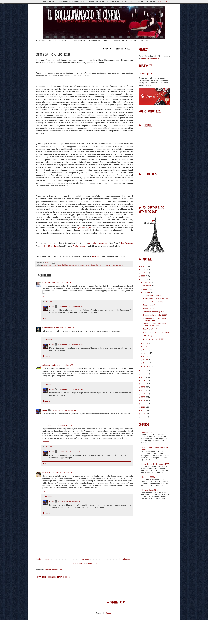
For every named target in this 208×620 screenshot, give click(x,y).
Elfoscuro (46, 283)
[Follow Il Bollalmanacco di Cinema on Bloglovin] (154, 252)
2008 (143, 414)
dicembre (147, 282)
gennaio (146, 366)
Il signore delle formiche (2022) (155, 315)
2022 (143, 280)
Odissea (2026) (146, 74)
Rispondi (45, 297)
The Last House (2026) (150, 490)
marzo (145, 360)
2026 (143, 266)
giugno (146, 350)
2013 (143, 397)
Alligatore (46, 365)
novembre (147, 286)
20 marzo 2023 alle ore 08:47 (69, 501)
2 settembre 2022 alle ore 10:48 (70, 344)
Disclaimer (144, 40)
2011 (143, 404)
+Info (159, 2)
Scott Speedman (51, 246)
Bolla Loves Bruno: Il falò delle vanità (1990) (154, 319)
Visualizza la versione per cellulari (84, 564)
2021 (143, 371)
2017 (143, 384)
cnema (44, 265)
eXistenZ (96, 256)
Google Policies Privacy (150, 58)
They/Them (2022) (150, 329)
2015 (143, 390)
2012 (143, 400)
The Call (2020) (149, 305)
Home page (40, 40)
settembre (147, 292)
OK (166, 2)
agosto (146, 343)
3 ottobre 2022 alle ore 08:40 (69, 452)
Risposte (48, 302)
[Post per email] (53, 262)
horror (77, 265)
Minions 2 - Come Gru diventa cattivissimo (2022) (154, 325)
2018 (143, 381)
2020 (143, 374)
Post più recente (42, 559)
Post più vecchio (125, 559)
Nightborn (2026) (148, 477)
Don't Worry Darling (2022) (153, 295)
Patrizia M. (46, 473)
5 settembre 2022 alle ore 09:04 (70, 389)
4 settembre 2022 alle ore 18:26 (63, 365)
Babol (51, 307)
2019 (143, 377)
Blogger (109, 613)
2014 (143, 394)
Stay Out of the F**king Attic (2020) (156, 333)
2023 (143, 276)
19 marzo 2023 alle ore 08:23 (63, 473)
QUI (79, 228)
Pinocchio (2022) (149, 308)
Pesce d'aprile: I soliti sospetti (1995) (155, 464)
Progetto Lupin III (120, 40)
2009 (143, 410)
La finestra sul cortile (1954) (153, 312)
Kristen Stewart (79, 246)
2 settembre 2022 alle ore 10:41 (66, 327)
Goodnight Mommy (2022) (153, 302)
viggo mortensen (117, 265)
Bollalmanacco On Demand (99, 40)
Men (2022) (147, 336)
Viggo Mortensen (101, 243)
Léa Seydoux (127, 243)
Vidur (44, 425)
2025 (143, 270)
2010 (143, 407)
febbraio (146, 363)
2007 (143, 417)
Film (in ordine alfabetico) (58, 40)
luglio (145, 347)
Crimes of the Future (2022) (153, 339)
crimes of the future (54, 265)
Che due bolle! (147, 432)
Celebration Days (78, 40)
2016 (143, 387)
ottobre (146, 289)
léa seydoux (95, 265)
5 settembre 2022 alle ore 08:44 (63, 410)
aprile (145, 356)
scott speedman (105, 265)
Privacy (133, 40)
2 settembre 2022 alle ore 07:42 (63, 283)
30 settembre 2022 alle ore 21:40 (60, 425)
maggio (146, 353)
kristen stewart (85, 265)
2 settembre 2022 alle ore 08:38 (70, 307)
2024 (143, 273)
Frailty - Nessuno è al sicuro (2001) (156, 299)
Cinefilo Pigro (47, 327)
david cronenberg (68, 265)
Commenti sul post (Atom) (53, 570)
